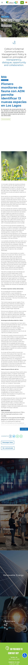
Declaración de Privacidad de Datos (14, 660)
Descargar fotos (7, 413)
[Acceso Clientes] (22, 2)
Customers (9, 592)
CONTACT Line (14, 634)
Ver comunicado (7, 419)
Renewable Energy (13, 546)
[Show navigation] (24, 655)
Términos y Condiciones (14, 658)
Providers (8, 500)
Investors (8, 453)
